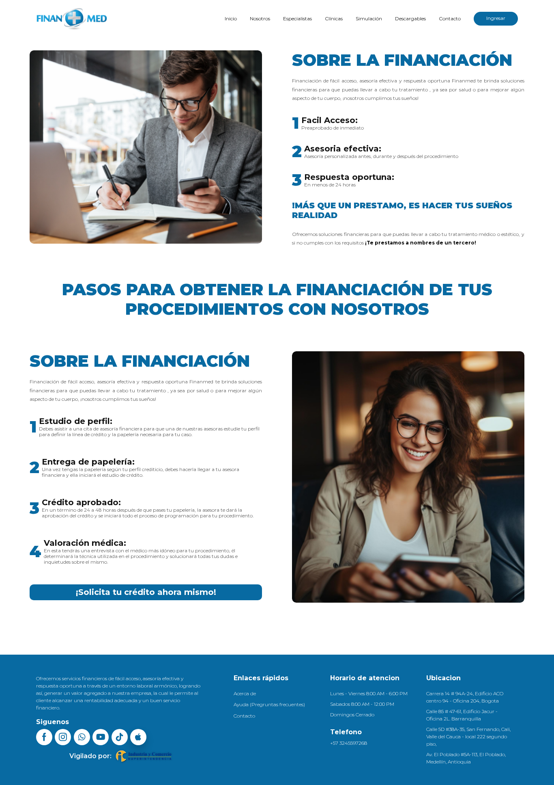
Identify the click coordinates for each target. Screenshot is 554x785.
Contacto (450, 18)
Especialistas (297, 18)
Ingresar (495, 18)
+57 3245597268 (348, 743)
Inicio (231, 18)
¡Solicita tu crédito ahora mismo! (146, 592)
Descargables (410, 18)
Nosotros (260, 18)
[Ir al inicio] (71, 18)
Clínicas (334, 18)
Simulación (369, 18)
